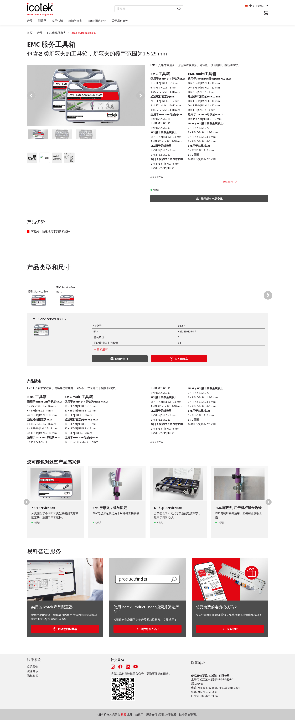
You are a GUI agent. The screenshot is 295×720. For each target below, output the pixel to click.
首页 (30, 32)
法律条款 (34, 660)
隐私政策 (32, 675)
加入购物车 (181, 359)
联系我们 (32, 666)
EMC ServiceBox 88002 (83, 32)
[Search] (179, 9)
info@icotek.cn (209, 696)
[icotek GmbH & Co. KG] (40, 9)
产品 (40, 32)
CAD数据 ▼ (122, 359)
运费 (123, 714)
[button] (31, 95)
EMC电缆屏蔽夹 (56, 32)
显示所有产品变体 (212, 198)
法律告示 (32, 671)
